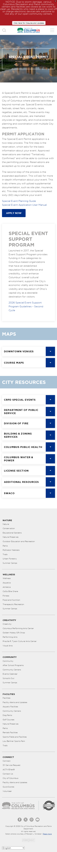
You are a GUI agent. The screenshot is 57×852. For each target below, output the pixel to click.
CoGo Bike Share (10, 591)
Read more (47, 834)
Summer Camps (10, 563)
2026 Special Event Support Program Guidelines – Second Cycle (26, 306)
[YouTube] (38, 820)
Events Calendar (10, 674)
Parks (5, 546)
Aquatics (7, 583)
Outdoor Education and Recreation (19, 541)
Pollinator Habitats (11, 550)
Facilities (6, 698)
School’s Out (8, 678)
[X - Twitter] (26, 820)
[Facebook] (20, 820)
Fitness (6, 596)
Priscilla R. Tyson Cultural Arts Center (20, 641)
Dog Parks (7, 715)
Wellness (7, 578)
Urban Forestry (10, 559)
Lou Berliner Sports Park (14, 741)
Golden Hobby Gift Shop (14, 633)
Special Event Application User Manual (24, 205)
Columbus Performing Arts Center (18, 628)
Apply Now (13, 213)
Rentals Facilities (10, 732)
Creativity (7, 624)
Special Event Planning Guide (19, 201)
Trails (5, 554)
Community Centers (12, 670)
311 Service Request (11, 765)
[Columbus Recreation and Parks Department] (28, 30)
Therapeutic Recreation (13, 604)
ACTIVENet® (9, 769)
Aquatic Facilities (10, 707)
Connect (6, 761)
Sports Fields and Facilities (15, 737)
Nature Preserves (10, 537)
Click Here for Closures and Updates (29, 23)
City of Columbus (10, 778)
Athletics (7, 587)
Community (8, 661)
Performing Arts (10, 637)
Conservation (9, 528)
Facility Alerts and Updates (15, 702)
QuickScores (8, 787)
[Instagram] (32, 820)
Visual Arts (8, 646)
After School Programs (13, 665)
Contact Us (8, 774)
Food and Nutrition (11, 600)
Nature (6, 524)
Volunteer (7, 791)
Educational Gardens (12, 533)
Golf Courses (8, 720)
